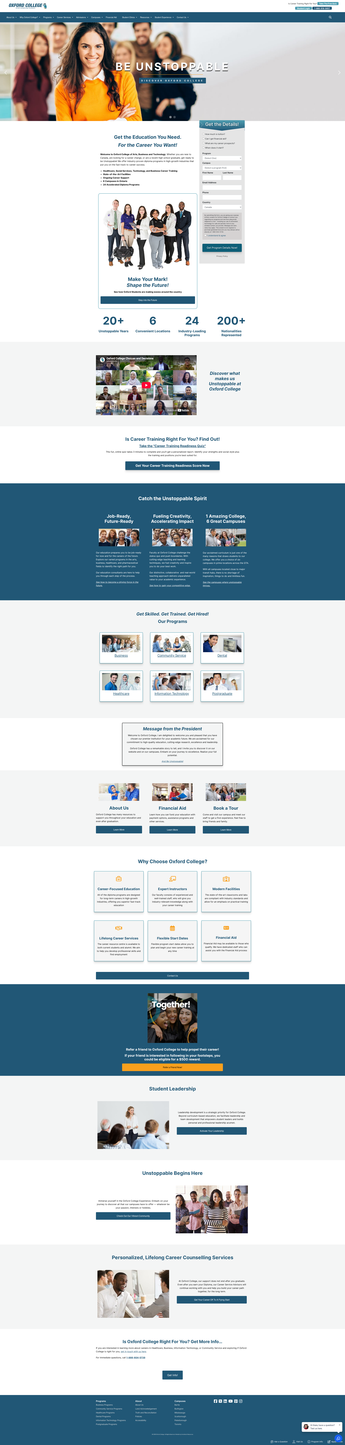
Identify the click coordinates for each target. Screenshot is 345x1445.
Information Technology (172, 694)
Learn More (118, 829)
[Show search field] (332, 17)
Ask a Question (281, 1441)
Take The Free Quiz (328, 3)
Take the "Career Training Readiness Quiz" (172, 446)
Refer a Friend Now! (172, 1067)
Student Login (303, 8)
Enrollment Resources (187, 1434)
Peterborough (181, 1420)
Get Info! (172, 1375)
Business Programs (104, 1405)
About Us (10, 17)
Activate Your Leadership (212, 1130)
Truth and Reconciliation (145, 1412)
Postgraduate (222, 694)
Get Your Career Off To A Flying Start (212, 1299)
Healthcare (121, 694)
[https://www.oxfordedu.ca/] (27, 6)
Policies (138, 1416)
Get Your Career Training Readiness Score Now (172, 466)
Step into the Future (147, 300)
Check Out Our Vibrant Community (133, 1215)
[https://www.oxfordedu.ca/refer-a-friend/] (172, 1018)
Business (121, 655)
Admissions (81, 17)
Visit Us (299, 1441)
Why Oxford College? (29, 17)
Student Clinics (128, 17)
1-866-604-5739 (135, 1357)
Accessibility (140, 1420)
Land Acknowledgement (146, 1409)
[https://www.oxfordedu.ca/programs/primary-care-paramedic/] (172, 71)
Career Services (64, 17)
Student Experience (163, 17)
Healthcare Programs (105, 1412)
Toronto (178, 1424)
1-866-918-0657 (322, 8)
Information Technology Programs (111, 1420)
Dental (222, 655)
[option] (172, 71)
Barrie (177, 1405)
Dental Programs (103, 1416)
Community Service (171, 655)
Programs (47, 17)
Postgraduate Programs (106, 1424)
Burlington (179, 1409)
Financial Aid (111, 17)
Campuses (95, 17)
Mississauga (180, 1412)
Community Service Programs (109, 1409)
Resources (144, 17)
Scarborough (180, 1416)
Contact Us (181, 17)
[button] (5, 72)
